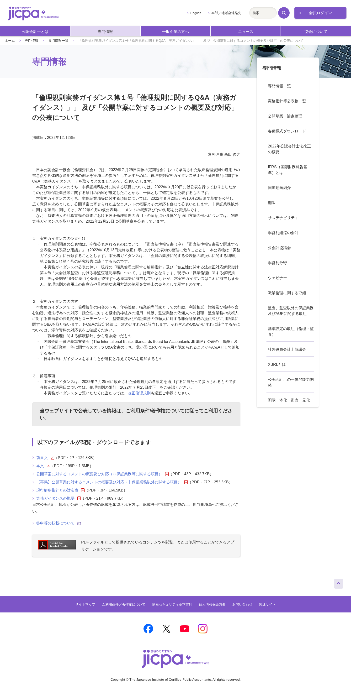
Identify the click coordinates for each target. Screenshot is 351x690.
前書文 (42, 458)
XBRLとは (277, 364)
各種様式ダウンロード (287, 131)
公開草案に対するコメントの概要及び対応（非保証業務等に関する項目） (99, 474)
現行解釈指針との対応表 (57, 490)
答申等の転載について (55, 523)
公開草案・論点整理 (285, 116)
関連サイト (267, 604)
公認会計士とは (35, 32)
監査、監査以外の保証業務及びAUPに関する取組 (291, 311)
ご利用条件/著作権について (155, 410)
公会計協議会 (279, 248)
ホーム (10, 40)
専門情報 (105, 32)
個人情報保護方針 (212, 604)
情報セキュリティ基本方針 (172, 604)
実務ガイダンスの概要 (55, 498)
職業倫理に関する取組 (287, 293)
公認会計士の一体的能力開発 (291, 382)
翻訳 (272, 203)
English (195, 13)
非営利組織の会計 (283, 233)
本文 (40, 466)
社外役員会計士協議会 (287, 349)
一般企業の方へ (175, 32)
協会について (315, 32)
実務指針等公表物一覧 (287, 101)
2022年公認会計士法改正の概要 (289, 149)
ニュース (245, 32)
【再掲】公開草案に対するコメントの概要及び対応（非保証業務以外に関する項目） (108, 482)
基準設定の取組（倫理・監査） (291, 331)
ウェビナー (277, 278)
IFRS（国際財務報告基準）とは (287, 170)
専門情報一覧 (58, 40)
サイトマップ (85, 604)
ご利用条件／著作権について (123, 604)
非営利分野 (277, 263)
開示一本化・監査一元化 (289, 400)
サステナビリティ (283, 218)
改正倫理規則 (139, 393)
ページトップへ (338, 583)
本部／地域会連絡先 (226, 13)
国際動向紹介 (279, 188)
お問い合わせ (242, 604)
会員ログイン (320, 13)
